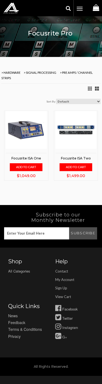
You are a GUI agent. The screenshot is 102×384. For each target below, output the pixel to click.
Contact (61, 271)
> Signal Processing (39, 72)
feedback (16, 322)
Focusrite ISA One (26, 158)
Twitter (67, 318)
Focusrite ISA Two (76, 158)
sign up (61, 288)
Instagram (69, 327)
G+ (64, 337)
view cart (63, 297)
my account (64, 279)
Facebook (69, 309)
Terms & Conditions (25, 329)
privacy (14, 336)
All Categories (19, 271)
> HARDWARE (10, 72)
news (13, 315)
